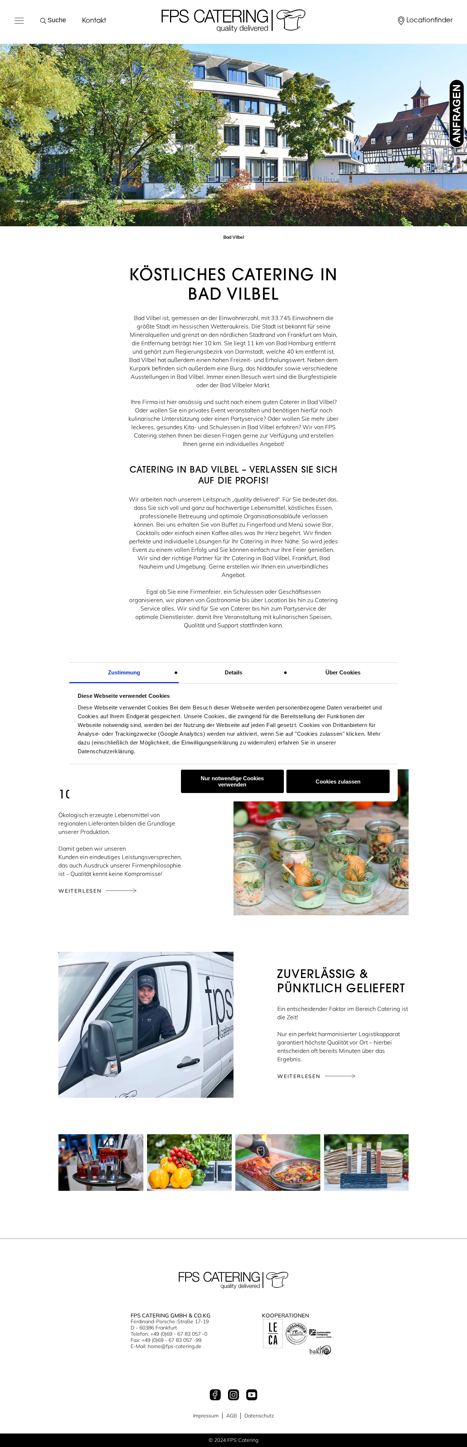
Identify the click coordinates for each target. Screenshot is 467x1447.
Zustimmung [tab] (124, 672)
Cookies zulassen (338, 781)
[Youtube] (251, 1395)
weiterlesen (79, 891)
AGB (231, 1416)
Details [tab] (234, 672)
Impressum (206, 1416)
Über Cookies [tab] (342, 672)
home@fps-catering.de (174, 1346)
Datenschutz (259, 1416)
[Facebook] (215, 1395)
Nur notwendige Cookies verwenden (232, 781)
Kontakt (94, 21)
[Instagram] (233, 1395)
